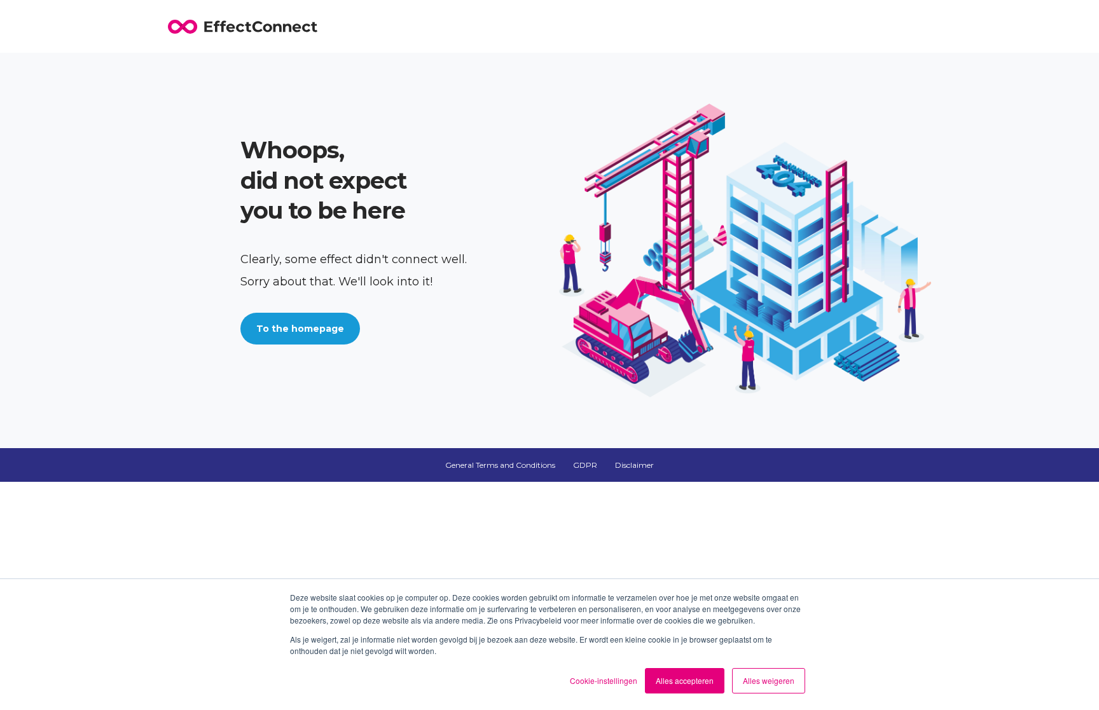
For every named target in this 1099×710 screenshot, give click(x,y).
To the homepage (300, 328)
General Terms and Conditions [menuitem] (500, 465)
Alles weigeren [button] (768, 680)
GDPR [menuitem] (585, 465)
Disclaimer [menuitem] (634, 465)
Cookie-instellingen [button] (603, 680)
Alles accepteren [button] (685, 680)
